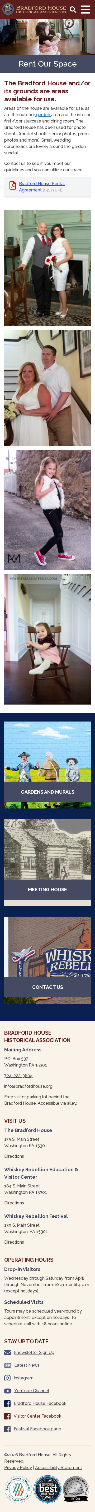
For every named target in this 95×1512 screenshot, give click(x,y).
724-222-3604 (18, 1075)
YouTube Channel (31, 1390)
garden (43, 114)
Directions (14, 1156)
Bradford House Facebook (40, 1403)
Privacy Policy (18, 1467)
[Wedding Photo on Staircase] (47, 388)
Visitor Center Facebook (37, 1416)
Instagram (24, 1377)
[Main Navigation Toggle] (85, 9)
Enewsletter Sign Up (34, 1352)
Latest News (27, 1365)
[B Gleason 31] (47, 639)
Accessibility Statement (58, 1467)
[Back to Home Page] (34, 8)
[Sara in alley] (47, 510)
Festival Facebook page (37, 1428)
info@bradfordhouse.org (28, 1086)
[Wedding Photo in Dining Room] (47, 268)
